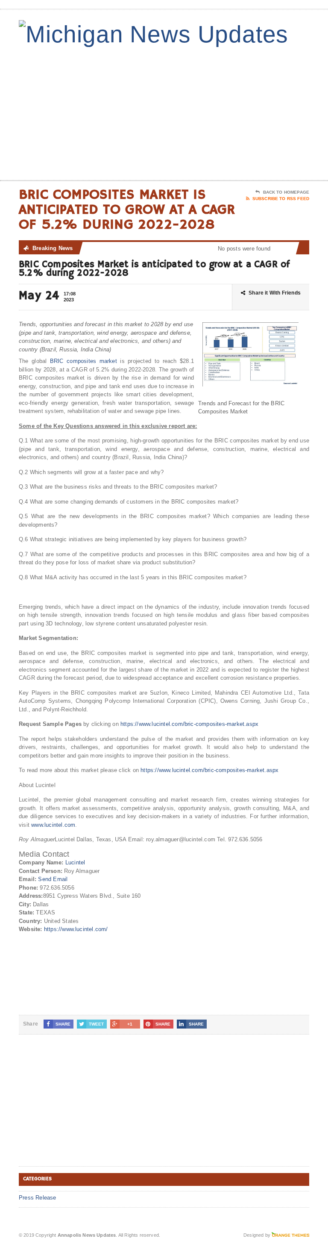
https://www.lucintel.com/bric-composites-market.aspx (189, 724)
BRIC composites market (83, 361)
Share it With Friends (275, 293)
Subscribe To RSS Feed (280, 198)
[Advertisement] (248, 111)
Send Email (52, 879)
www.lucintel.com (53, 825)
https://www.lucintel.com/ (76, 929)
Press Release (37, 1197)
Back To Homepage (286, 192)
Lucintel (75, 862)
